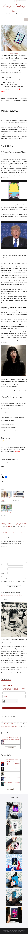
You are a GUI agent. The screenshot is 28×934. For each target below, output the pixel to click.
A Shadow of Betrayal (8, 777)
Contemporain (12, 53)
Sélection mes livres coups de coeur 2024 (9, 726)
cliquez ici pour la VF (14, 89)
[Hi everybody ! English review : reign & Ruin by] (14, 827)
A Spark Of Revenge (8, 782)
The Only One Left (8, 763)
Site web (2, 573)
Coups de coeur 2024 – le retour (7, 721)
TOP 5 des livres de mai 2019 (18, 497)
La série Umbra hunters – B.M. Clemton (9, 723)
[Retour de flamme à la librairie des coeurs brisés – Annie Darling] (14, 38)
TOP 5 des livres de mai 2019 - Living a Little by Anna (14, 532)
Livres (17, 53)
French (18, 0)
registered (9, 526)
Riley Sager (6, 764)
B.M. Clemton (7, 778)
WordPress (21, 931)
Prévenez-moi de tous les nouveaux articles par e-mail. (13, 581)
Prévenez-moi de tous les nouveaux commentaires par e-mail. (13, 578)
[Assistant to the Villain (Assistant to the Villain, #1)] (2, 742)
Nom (2, 564)
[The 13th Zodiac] (2, 769)
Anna (16, 60)
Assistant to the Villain (9, 740)
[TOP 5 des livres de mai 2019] (18, 494)
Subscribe (14, 707)
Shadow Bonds (7, 772)
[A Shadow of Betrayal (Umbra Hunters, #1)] (2, 779)
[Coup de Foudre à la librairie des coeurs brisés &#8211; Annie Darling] (6, 494)
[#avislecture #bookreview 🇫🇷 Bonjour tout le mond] (14, 915)
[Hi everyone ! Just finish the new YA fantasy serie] (14, 810)
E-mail (2, 569)
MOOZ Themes (11, 931)
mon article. (18, 451)
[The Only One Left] (2, 764)
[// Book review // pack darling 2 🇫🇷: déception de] (14, 845)
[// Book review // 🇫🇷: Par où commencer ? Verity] (14, 862)
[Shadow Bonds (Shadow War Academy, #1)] (2, 774)
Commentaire (4, 546)
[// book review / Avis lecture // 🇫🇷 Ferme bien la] (14, 897)
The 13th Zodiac (7, 768)
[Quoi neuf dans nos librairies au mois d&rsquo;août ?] (6, 507)
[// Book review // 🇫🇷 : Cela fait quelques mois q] (14, 880)
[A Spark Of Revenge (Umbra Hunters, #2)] (2, 784)
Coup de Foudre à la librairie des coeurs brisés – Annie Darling (6, 499)
